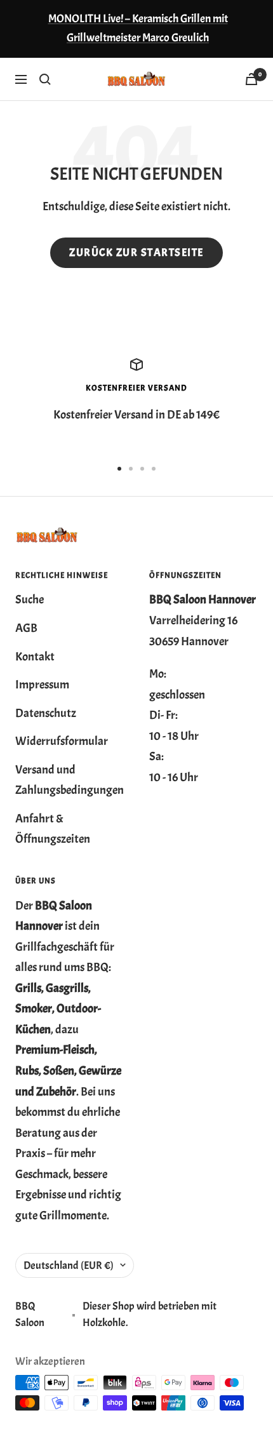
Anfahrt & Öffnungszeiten (52, 829)
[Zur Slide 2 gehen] (131, 469)
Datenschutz (45, 713)
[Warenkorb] (251, 79)
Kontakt (35, 656)
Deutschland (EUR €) (68, 1265)
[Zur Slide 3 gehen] (142, 469)
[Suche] (45, 79)
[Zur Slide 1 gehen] (119, 469)
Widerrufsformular (61, 741)
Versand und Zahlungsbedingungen (69, 780)
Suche (29, 599)
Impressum (42, 684)
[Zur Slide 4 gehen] (154, 469)
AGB (26, 628)
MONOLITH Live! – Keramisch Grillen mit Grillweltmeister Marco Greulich (138, 28)
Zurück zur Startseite (136, 252)
